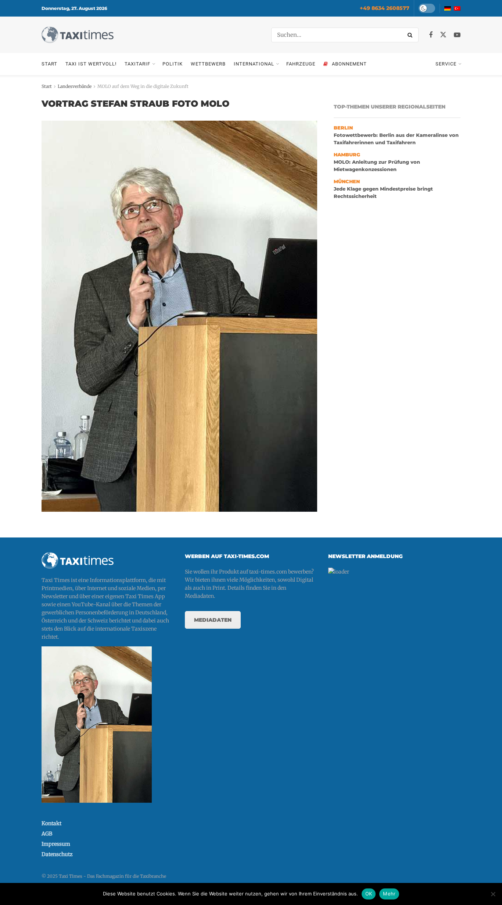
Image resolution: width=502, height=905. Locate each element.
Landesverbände (75, 86)
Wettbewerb (208, 64)
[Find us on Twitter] (443, 35)
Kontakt (51, 823)
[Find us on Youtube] (457, 35)
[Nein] (492, 894)
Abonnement (349, 64)
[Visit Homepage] (78, 34)
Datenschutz (57, 854)
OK (368, 894)
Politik (172, 64)
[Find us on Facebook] (431, 35)
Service (445, 64)
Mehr (389, 894)
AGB (47, 833)
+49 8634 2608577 (384, 8)
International (254, 64)
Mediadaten (213, 620)
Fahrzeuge (300, 64)
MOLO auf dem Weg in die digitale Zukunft (143, 86)
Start (49, 64)
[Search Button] (411, 35)
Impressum (56, 844)
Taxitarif (137, 64)
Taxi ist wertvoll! (90, 64)
